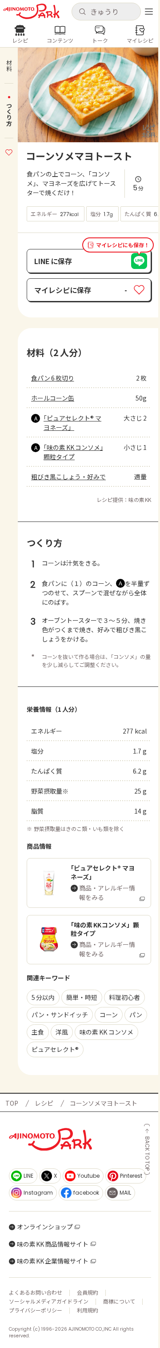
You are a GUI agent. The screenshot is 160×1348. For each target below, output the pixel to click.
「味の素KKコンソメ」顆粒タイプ (73, 452)
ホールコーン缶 (52, 397)
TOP (11, 1103)
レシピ (44, 1103)
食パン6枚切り (52, 377)
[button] (106, 11)
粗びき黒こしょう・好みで (68, 476)
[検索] (82, 12)
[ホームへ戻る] (31, 11)
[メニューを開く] (149, 12)
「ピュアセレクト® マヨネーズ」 (72, 422)
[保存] (9, 151)
